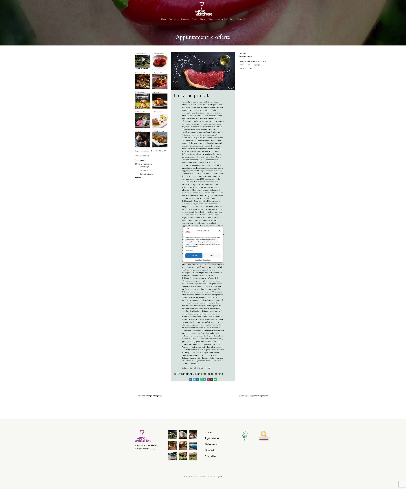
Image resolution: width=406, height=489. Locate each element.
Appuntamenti (140, 160)
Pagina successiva (142, 156)
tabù (251, 68)
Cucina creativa (145, 170)
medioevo (243, 68)
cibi (249, 65)
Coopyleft (219, 477)
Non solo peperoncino (143, 164)
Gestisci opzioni (189, 250)
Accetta (194, 255)
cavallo (242, 65)
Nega (212, 255)
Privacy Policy (207, 260)
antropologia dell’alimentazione (249, 61)
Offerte (138, 178)
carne (264, 61)
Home (163, 19)
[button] (219, 231)
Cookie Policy (198, 260)
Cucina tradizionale (147, 174)
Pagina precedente (142, 151)
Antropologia (145, 167)
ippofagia (257, 65)
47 (165, 151)
